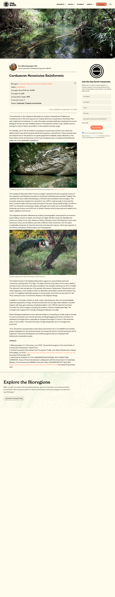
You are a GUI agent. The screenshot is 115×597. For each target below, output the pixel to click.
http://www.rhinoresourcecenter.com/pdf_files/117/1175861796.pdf (33, 365)
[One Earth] (10, 4)
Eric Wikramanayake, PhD (27, 66)
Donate (101, 4)
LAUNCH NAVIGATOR (13, 399)
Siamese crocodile (59, 189)
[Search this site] (110, 4)
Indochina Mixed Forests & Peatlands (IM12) (35, 84)
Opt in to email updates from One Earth (93, 133)
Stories (80, 4)
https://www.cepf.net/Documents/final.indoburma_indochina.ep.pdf (50, 353)
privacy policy (94, 136)
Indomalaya (20, 87)
